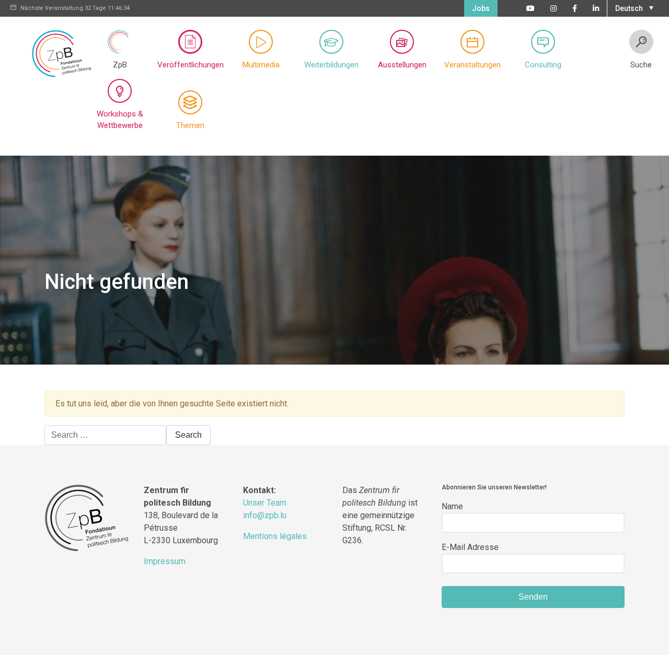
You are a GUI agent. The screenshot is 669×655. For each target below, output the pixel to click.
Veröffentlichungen (190, 64)
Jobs (481, 8)
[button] (633, 7)
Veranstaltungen (472, 64)
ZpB (120, 64)
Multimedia (261, 64)
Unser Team (264, 503)
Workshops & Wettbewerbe (120, 120)
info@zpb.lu (264, 515)
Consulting (543, 64)
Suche (641, 64)
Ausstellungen (402, 64)
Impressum (165, 561)
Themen (190, 125)
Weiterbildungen (331, 64)
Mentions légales (275, 536)
